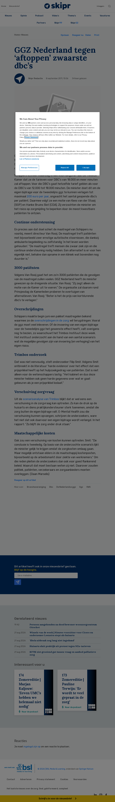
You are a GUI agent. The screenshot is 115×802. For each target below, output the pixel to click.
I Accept (86, 167)
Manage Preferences (29, 167)
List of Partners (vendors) (29, 159)
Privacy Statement (31, 137)
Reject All (65, 167)
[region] (57, 143)
